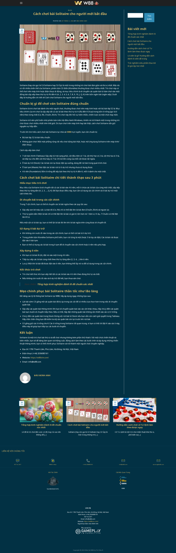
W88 (92, 550)
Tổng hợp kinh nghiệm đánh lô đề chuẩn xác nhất (65, 284)
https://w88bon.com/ (91, 521)
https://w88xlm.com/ (40, 357)
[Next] (157, 420)
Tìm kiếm (132, 11)
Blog (70, 10)
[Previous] (19, 420)
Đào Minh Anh (82, 21)
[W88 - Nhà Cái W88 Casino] (88, 3)
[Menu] (21, 3)
